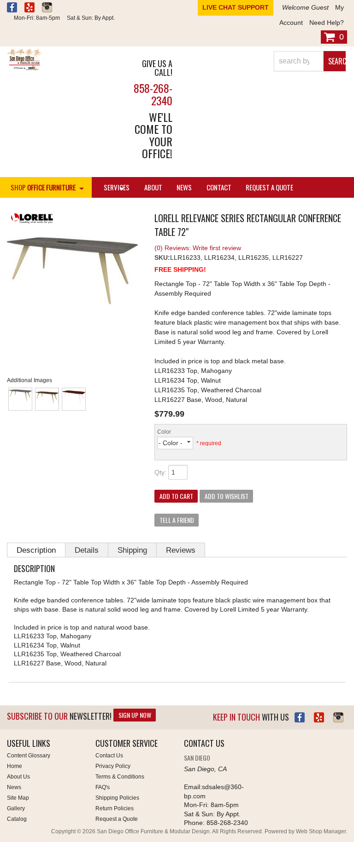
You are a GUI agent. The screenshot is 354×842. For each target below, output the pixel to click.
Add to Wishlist (226, 496)
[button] (310, 61)
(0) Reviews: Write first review (197, 248)
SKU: (162, 257)
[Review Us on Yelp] (319, 717)
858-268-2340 (153, 94)
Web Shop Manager (321, 831)
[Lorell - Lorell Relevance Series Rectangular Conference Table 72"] (74, 219)
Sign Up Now (134, 715)
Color (164, 432)
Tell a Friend (176, 520)
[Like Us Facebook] (300, 717)
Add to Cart (176, 496)
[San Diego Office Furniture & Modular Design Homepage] (59, 61)
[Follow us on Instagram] (47, 8)
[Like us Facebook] (12, 8)
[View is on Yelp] (29, 8)
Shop (43, 187)
